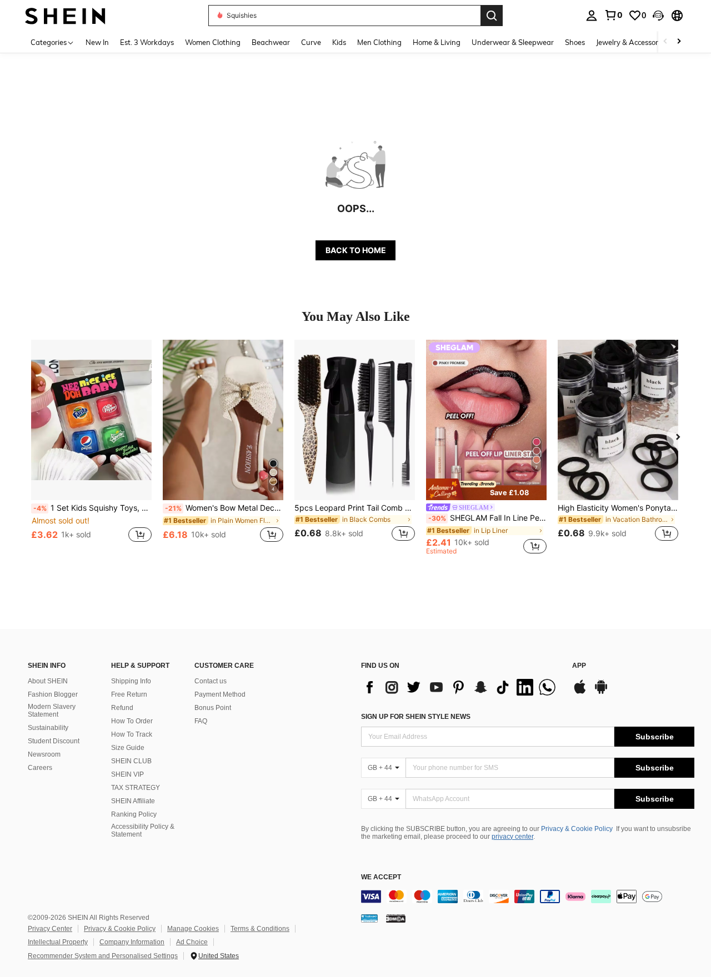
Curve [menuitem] (311, 42)
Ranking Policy (134, 814)
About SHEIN (48, 681)
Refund (122, 708)
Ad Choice (192, 942)
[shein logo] (65, 15)
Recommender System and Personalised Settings (103, 956)
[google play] (601, 692)
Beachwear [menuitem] (271, 42)
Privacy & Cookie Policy (577, 829)
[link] (613, 15)
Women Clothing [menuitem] (213, 42)
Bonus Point (212, 708)
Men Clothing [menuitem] (379, 42)
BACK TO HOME (356, 250)
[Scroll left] (665, 42)
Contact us (210, 681)
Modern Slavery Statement (52, 710)
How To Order (132, 721)
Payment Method (220, 694)
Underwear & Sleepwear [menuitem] (513, 42)
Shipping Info (131, 681)
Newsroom (44, 754)
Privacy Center (50, 929)
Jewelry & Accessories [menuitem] (631, 42)
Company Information (131, 942)
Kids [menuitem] (339, 42)
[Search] (491, 15)
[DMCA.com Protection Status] (395, 918)
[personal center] (591, 15)
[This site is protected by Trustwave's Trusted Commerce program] (369, 918)
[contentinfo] (527, 896)
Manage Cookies (193, 929)
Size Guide (127, 748)
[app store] (580, 692)
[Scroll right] (679, 42)
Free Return (129, 694)
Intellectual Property (58, 942)
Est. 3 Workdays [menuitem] (147, 42)
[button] (658, 15)
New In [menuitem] (97, 42)
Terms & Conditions (260, 929)
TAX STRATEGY (135, 788)
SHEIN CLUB (131, 761)
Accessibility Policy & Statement (142, 830)
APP (579, 665)
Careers (40, 768)
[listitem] (91, 447)
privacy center (512, 836)
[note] (486, 489)
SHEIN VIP (127, 774)
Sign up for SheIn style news (415, 717)
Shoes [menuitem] (575, 42)
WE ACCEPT (381, 877)
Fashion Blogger (53, 694)
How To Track (131, 734)
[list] (461, 687)
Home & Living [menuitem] (436, 42)
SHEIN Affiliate (133, 801)
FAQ (200, 721)
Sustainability (48, 728)
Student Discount (53, 741)
